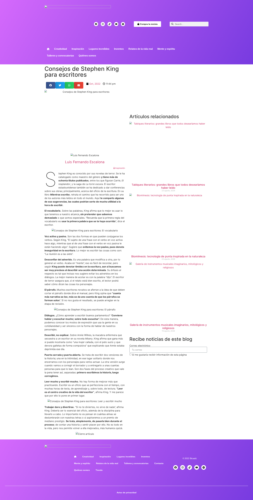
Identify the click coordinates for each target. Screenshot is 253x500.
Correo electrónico (139, 345)
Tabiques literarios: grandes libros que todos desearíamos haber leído (168, 186)
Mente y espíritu (166, 49)
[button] (50, 85)
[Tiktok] (109, 24)
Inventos (119, 49)
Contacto (159, 463)
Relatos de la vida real (140, 49)
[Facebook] (96, 24)
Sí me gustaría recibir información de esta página (159, 354)
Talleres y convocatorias (60, 55)
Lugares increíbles (99, 49)
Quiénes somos (87, 55)
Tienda (99, 470)
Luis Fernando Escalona (85, 162)
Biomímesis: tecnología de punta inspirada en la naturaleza (168, 256)
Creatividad (60, 49)
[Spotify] (123, 24)
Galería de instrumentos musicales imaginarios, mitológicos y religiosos (168, 326)
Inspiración (78, 49)
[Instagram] (103, 24)
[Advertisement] (168, 90)
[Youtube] (116, 24)
